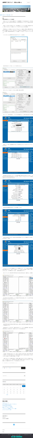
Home (4, 429)
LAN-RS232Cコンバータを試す (8, 19)
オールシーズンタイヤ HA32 (7, 409)
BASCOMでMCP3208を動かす (7, 405)
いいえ (14, 436)
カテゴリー (4, 417)
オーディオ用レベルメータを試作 (7, 406)
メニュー (28, 2)
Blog (3, 431)
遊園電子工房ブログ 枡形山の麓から (12, 2)
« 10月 (7, 394)
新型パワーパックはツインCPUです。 (8, 407)
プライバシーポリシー (19, 436)
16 (9, 368)
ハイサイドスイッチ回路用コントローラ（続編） (10, 408)
